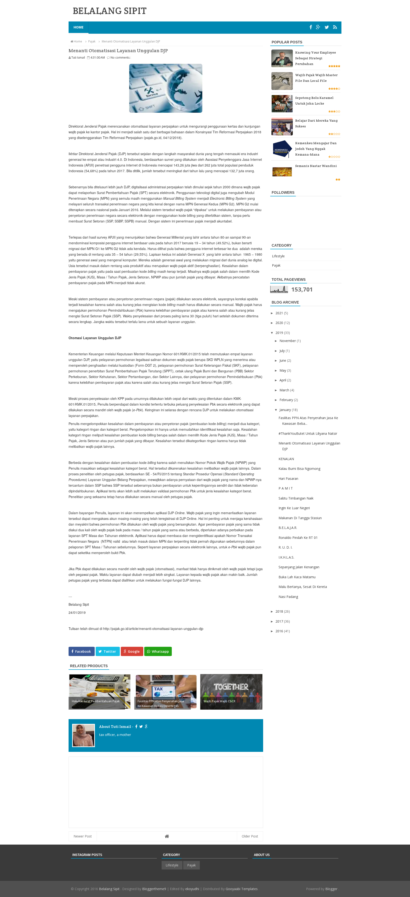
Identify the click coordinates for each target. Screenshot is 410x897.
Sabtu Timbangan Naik (296, 498)
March (285, 390)
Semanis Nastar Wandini (316, 166)
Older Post (250, 836)
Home (79, 27)
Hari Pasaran (288, 478)
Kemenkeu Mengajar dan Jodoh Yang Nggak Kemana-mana (316, 149)
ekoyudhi (192, 889)
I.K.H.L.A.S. (286, 557)
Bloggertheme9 (154, 889)
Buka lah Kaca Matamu (297, 577)
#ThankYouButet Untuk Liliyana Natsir (308, 433)
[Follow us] (327, 27)
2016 (279, 631)
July (283, 350)
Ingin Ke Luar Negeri (294, 508)
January (286, 409)
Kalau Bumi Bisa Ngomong (299, 468)
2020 (279, 322)
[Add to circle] (319, 27)
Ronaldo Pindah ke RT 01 (298, 537)
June (283, 360)
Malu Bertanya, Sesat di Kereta (303, 586)
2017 (279, 621)
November (288, 340)
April (283, 380)
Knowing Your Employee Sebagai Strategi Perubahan (315, 58)
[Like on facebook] (136, 726)
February (287, 400)
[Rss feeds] (335, 27)
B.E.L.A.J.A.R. (288, 527)
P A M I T (286, 488)
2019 (279, 332)
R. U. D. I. (285, 547)
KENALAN (286, 459)
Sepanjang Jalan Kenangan (299, 567)
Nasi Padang (288, 596)
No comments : (121, 57)
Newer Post (83, 836)
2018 (279, 611)
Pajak (276, 265)
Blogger (331, 889)
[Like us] (311, 27)
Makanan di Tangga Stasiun (300, 518)
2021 (279, 313)
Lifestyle (278, 256)
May (283, 370)
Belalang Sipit (110, 889)
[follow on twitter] (141, 726)
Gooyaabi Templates (242, 889)
